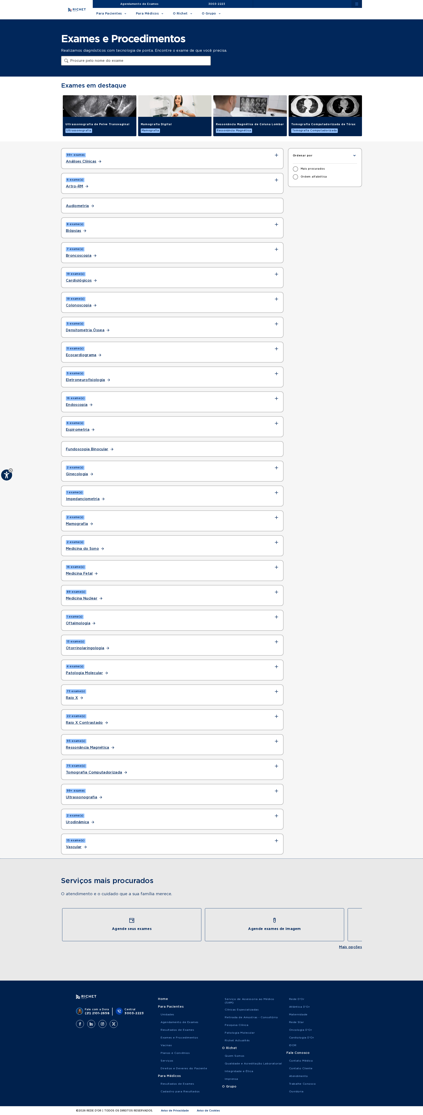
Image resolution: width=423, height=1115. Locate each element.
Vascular (74, 847)
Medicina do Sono (82, 548)
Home (163, 999)
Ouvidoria (296, 1091)
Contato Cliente (301, 1068)
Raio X (72, 698)
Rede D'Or (296, 999)
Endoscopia (76, 405)
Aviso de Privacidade (175, 1110)
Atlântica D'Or (299, 1006)
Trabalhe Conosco (302, 1083)
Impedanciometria (83, 499)
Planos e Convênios (175, 1053)
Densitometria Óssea (85, 330)
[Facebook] (80, 1024)
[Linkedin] (91, 1024)
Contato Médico (301, 1060)
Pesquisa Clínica (236, 1025)
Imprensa (231, 1079)
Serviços (167, 1060)
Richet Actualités (237, 1040)
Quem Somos (235, 1055)
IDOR (293, 1045)
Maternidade (298, 1014)
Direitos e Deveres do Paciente (184, 1068)
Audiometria (77, 206)
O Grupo (209, 13)
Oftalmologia (78, 623)
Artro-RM (74, 186)
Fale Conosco (298, 1052)
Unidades (167, 1014)
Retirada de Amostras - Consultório (251, 1017)
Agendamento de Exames (139, 4)
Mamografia (77, 524)
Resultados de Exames (177, 1030)
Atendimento (298, 1076)
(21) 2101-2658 (97, 1013)
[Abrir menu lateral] (356, 4)
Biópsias (73, 231)
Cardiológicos (79, 280)
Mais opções (350, 947)
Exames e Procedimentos (179, 1037)
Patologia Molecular (84, 673)
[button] (10, 470)
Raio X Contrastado (84, 722)
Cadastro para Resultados (180, 1091)
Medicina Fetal (79, 573)
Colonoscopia (78, 305)
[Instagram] (102, 1024)
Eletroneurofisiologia (85, 380)
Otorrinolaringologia (85, 648)
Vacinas (166, 1045)
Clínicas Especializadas (242, 1009)
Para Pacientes (109, 13)
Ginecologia (77, 474)
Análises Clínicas (81, 161)
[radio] (309, 169)
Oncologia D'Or (300, 1030)
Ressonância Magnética (87, 747)
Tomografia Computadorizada (94, 772)
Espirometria (77, 429)
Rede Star (296, 1022)
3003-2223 (216, 4)
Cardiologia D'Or (301, 1037)
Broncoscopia (78, 255)
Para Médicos (147, 13)
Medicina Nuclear (81, 598)
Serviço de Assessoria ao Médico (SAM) (249, 1001)
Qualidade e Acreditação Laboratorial (253, 1063)
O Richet (180, 13)
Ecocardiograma (81, 355)
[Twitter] (113, 1024)
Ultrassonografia (81, 797)
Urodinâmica (77, 822)
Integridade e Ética (239, 1071)
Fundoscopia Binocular (87, 449)
